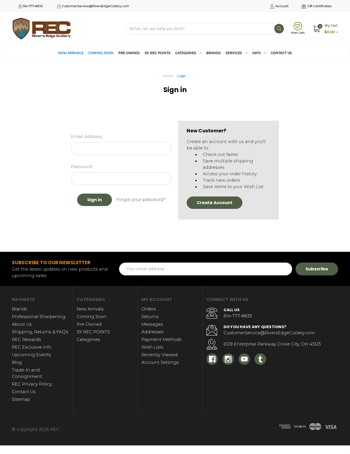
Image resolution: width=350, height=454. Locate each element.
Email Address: (87, 136)
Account (282, 6)
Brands (213, 53)
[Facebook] (212, 359)
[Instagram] (228, 359)
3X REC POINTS (157, 53)
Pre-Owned (129, 53)
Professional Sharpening (38, 316)
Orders (148, 309)
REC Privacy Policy (32, 384)
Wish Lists (298, 32)
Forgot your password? (141, 199)
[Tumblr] (260, 359)
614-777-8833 (32, 6)
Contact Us (281, 53)
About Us (22, 324)
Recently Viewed (159, 354)
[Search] (279, 28)
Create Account (214, 203)
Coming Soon (101, 53)
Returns (150, 316)
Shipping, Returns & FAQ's (40, 332)
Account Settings (160, 362)
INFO (256, 53)
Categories (185, 53)
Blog (17, 362)
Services (233, 53)
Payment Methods (161, 339)
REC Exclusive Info (31, 347)
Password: (82, 166)
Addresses (152, 332)
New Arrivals (71, 53)
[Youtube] (244, 359)
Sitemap (21, 399)
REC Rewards (26, 339)
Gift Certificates (319, 6)
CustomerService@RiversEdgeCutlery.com (95, 6)
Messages (152, 324)
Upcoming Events (31, 354)
